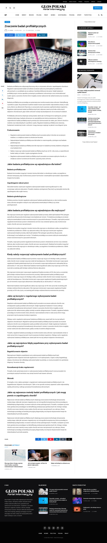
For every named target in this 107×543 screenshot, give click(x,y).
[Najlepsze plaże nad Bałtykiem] (82, 35)
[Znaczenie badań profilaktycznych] (38, 61)
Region (31, 15)
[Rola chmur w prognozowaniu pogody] (82, 44)
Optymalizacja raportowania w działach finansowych (94, 132)
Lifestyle (99, 1)
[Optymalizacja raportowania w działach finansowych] (82, 133)
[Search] (101, 15)
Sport (79, 15)
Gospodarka (62, 15)
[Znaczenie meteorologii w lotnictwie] (77, 500)
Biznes (53, 15)
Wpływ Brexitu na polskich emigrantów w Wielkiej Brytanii (91, 490)
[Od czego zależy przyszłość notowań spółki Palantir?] (89, 81)
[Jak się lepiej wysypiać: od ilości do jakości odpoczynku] (38, 455)
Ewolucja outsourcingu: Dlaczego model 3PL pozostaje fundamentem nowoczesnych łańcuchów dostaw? (94, 122)
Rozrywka (86, 1)
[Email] (2, 107)
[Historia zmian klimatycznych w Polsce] (82, 53)
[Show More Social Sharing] (49, 35)
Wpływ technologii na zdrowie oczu (60, 463)
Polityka (80, 1)
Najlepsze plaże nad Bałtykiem (93, 33)
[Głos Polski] (53, 7)
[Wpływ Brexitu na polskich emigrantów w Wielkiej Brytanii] (77, 491)
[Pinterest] (2, 103)
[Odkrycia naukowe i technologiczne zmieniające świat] (82, 62)
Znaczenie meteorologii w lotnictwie (92, 498)
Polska (39, 15)
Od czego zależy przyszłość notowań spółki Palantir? (88, 91)
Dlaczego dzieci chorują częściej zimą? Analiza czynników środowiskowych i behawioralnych (14, 465)
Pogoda (71, 15)
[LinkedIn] (2, 99)
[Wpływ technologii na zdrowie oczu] (61, 455)
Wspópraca (98, 7)
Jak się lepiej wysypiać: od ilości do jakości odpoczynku (37, 464)
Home (17, 15)
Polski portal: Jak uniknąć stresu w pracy (92, 508)
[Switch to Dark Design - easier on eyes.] (99, 15)
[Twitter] (2, 95)
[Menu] (6, 15)
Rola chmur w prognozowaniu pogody (94, 42)
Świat (46, 15)
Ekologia (65, 1)
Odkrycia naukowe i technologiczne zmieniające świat (95, 60)
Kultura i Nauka (72, 1)
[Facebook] (2, 90)
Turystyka (87, 15)
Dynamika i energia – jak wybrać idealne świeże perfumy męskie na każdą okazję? (94, 109)
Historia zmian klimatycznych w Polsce (94, 51)
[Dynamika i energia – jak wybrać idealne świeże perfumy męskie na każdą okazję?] (82, 109)
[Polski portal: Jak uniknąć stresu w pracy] (77, 509)
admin (11, 30)
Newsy (24, 15)
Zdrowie (93, 1)
